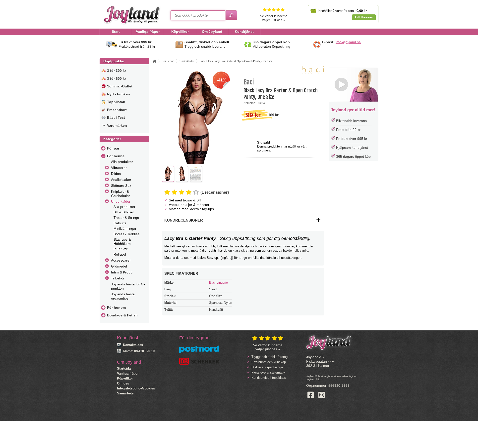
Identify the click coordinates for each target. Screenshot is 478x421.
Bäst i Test (116, 117)
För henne (115, 156)
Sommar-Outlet (119, 86)
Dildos (116, 174)
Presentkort (117, 110)
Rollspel (120, 254)
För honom (116, 307)
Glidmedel (119, 266)
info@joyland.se (348, 42)
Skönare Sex (121, 186)
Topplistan (116, 102)
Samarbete (125, 393)
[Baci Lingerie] (313, 73)
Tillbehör (117, 278)
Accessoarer (121, 260)
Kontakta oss (133, 345)
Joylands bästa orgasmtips (123, 296)
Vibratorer (119, 168)
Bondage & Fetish (122, 315)
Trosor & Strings (126, 218)
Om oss (123, 383)
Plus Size (121, 249)
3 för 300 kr (116, 71)
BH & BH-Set (124, 212)
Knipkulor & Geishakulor (120, 194)
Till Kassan (364, 17)
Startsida (124, 368)
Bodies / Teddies (126, 234)
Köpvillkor (125, 378)
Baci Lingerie (218, 282)
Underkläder (120, 201)
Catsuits (120, 223)
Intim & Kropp (121, 272)
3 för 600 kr (116, 78)
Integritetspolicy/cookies (136, 388)
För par (113, 148)
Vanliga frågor (128, 373)
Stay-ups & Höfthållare (122, 241)
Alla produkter (122, 162)
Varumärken (117, 125)
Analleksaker (121, 180)
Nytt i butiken (118, 94)
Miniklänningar (125, 228)
